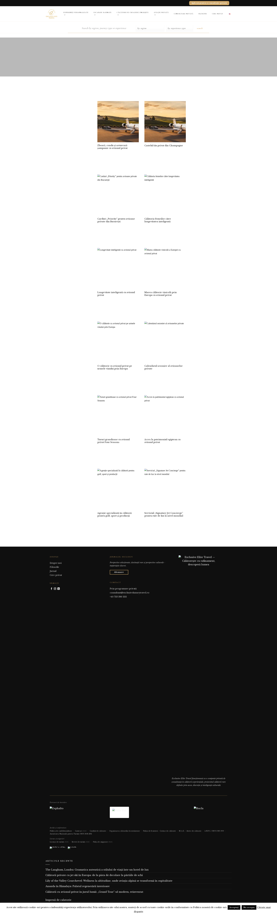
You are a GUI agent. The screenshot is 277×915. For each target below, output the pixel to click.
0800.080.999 (218, 831)
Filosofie (203, 14)
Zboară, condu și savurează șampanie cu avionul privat (112, 146)
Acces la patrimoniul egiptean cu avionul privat (162, 441)
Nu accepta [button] (249, 907)
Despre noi (56, 563)
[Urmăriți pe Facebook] (51, 588)
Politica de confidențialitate (61, 831)
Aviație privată (161, 12)
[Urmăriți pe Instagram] (55, 588)
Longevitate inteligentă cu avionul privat (116, 293)
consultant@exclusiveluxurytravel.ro (129, 592)
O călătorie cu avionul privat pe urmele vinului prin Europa (114, 367)
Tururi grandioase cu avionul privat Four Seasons (113, 441)
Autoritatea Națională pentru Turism (64, 834)
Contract (81, 831)
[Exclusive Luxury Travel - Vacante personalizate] (51, 13)
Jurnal (53, 571)
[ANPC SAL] (57, 849)
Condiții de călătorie (98, 831)
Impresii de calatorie (58, 899)
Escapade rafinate (103, 12)
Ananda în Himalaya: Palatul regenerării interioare (77, 886)
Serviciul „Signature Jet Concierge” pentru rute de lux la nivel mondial (163, 514)
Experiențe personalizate (75, 12)
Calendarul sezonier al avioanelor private (163, 367)
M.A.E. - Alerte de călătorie (190, 831)
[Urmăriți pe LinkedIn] (58, 588)
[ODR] (72, 849)
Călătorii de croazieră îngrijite (132, 12)
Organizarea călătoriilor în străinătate (124, 831)
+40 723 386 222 (118, 596)
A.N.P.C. (207, 831)
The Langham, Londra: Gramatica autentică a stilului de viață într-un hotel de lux (97, 869)
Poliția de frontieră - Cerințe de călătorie (159, 831)
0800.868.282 (86, 834)
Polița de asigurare (103, 842)
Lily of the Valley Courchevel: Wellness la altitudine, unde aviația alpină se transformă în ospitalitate (108, 880)
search (199, 28)
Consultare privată (183, 14)
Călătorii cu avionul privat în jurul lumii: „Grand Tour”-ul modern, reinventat (94, 891)
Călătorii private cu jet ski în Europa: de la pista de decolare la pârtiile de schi (94, 875)
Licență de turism (59, 842)
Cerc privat (217, 14)
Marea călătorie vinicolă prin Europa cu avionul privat (160, 293)
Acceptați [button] (234, 907)
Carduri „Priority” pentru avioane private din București (116, 220)
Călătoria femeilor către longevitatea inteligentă (157, 220)
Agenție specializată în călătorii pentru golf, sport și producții (114, 514)
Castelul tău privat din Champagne (163, 145)
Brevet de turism (81, 842)
